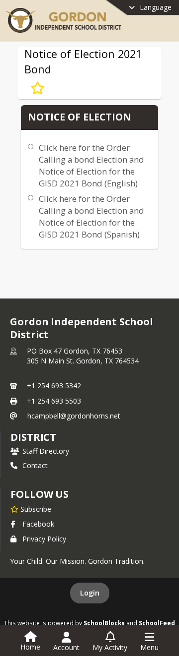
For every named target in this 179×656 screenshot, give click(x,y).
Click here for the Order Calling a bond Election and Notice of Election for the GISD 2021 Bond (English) (91, 165)
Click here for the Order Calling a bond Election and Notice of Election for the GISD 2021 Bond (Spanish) (91, 216)
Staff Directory (45, 451)
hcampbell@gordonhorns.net (73, 415)
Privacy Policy (44, 538)
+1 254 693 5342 (54, 385)
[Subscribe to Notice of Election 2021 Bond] (37, 88)
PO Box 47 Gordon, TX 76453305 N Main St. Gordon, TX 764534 (83, 355)
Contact (35, 465)
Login (89, 592)
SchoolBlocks (104, 623)
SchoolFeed (157, 623)
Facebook (38, 524)
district (33, 437)
